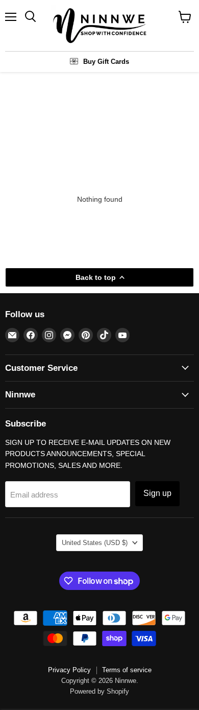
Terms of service (127, 670)
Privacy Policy (69, 670)
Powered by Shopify (99, 691)
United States (95, 543)
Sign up (157, 493)
